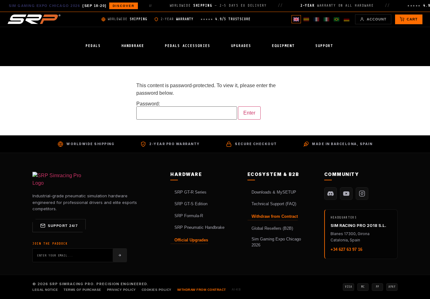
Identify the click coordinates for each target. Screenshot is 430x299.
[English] (296, 19)
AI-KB (236, 289)
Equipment (283, 45)
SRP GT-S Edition (190, 203)
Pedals (93, 45)
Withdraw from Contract (275, 216)
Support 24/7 (63, 226)
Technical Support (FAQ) (274, 203)
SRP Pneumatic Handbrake (199, 227)
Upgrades (241, 45)
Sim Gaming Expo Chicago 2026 (276, 242)
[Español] (306, 19)
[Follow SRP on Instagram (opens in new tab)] (362, 193)
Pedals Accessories (187, 45)
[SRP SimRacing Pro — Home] (34, 19)
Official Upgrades (191, 240)
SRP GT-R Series (190, 192)
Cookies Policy (157, 289)
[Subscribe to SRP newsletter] (120, 255)
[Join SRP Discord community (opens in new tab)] (330, 193)
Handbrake (133, 45)
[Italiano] (326, 19)
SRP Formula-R (188, 215)
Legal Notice (45, 289)
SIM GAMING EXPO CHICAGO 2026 (71, 6)
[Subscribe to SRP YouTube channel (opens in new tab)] (346, 193)
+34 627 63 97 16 (346, 249)
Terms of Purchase (82, 289)
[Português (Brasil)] (336, 19)
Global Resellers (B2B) (272, 228)
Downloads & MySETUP (274, 192)
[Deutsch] (346, 19)
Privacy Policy (121, 289)
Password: (148, 103)
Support (324, 45)
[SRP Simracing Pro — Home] (57, 179)
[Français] (316, 19)
